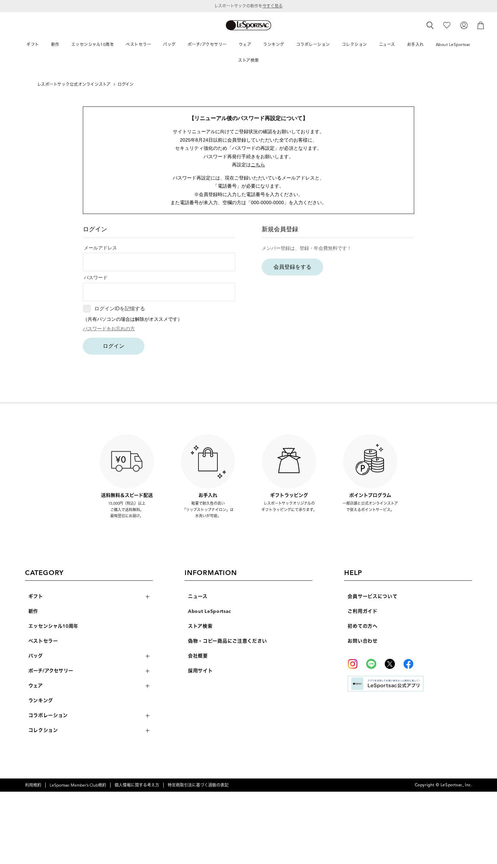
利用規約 (33, 785)
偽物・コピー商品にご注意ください (227, 641)
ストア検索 (200, 626)
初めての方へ (362, 626)
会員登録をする (292, 267)
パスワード (96, 277)
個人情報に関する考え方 (137, 785)
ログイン (113, 346)
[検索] (430, 25)
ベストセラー (43, 641)
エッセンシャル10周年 (53, 626)
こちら (258, 164)
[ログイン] (464, 25)
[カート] (480, 25)
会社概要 (198, 656)
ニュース (198, 596)
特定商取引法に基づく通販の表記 (198, 785)
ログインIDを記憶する (119, 308)
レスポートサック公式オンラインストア (74, 84)
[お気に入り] (446, 25)
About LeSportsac (209, 611)
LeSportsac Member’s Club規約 (78, 785)
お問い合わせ (362, 641)
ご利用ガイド (362, 611)
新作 (33, 611)
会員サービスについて (372, 596)
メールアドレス (100, 247)
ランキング (40, 700)
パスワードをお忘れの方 (109, 328)
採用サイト (200, 671)
